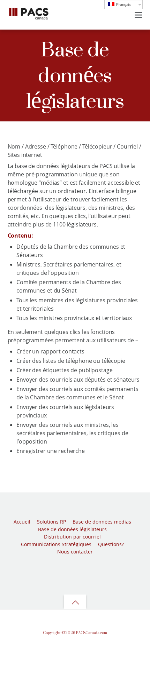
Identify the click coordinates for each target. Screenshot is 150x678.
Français (122, 4)
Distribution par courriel (72, 536)
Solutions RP (51, 521)
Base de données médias (102, 521)
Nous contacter (75, 551)
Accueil (22, 521)
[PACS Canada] (29, 17)
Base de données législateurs (72, 529)
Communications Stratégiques (56, 544)
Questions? (111, 544)
